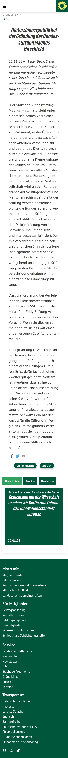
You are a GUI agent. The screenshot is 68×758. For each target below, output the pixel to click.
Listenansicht (25, 465)
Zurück (46, 465)
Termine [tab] (30, 481)
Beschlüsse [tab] (47, 481)
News (5, 18)
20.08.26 (14, 541)
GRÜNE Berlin (10, 14)
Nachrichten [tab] (12, 481)
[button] (11, 456)
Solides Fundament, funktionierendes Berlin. (34, 492)
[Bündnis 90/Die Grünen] (62, 6)
